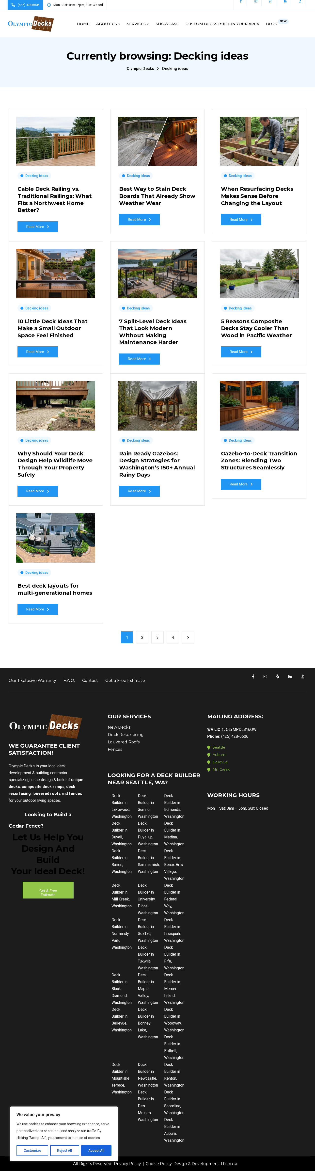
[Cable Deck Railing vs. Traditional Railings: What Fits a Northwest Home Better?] (56, 139)
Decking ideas (36, 176)
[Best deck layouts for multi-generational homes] (56, 535)
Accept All (96, 1151)
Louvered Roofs (124, 742)
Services (136, 23)
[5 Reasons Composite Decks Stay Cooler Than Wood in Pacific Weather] (259, 271)
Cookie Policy (159, 1163)
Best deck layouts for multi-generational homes (54, 589)
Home (83, 23)
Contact (90, 680)
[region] (64, 1134)
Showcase (167, 23)
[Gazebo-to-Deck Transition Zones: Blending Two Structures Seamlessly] (259, 403)
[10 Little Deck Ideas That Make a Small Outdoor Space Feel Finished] (56, 271)
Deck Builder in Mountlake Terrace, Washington (121, 1078)
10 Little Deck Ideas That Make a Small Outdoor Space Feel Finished (52, 328)
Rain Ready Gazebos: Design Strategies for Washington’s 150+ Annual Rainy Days (157, 464)
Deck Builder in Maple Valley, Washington (148, 989)
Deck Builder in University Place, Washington (148, 899)
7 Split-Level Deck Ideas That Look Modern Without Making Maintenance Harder (153, 332)
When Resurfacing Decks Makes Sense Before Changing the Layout (257, 196)
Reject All (64, 1151)
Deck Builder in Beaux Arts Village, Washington (174, 865)
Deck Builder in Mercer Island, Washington (174, 989)
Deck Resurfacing (126, 734)
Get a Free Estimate (125, 680)
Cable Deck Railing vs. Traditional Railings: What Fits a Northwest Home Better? (54, 199)
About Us (106, 23)
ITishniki (229, 1163)
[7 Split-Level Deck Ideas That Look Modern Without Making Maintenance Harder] (157, 271)
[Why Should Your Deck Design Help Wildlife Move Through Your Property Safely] (56, 403)
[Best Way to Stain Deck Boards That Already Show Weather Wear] (157, 139)
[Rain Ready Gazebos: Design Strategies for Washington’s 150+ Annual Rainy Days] (157, 403)
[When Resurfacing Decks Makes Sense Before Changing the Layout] (259, 139)
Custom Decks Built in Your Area (222, 23)
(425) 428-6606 (234, 736)
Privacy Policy (127, 1163)
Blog (276, 23)
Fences (115, 749)
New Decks (119, 727)
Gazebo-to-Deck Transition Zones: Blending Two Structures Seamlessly (259, 460)
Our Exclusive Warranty (32, 680)
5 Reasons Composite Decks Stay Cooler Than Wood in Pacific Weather (256, 328)
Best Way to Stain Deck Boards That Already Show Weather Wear (157, 196)
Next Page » (188, 637)
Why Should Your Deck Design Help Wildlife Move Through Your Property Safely (55, 464)
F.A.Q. (69, 680)
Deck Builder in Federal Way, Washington (174, 899)
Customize (32, 1151)
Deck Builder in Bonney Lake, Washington (148, 1023)
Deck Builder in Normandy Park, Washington (121, 933)
